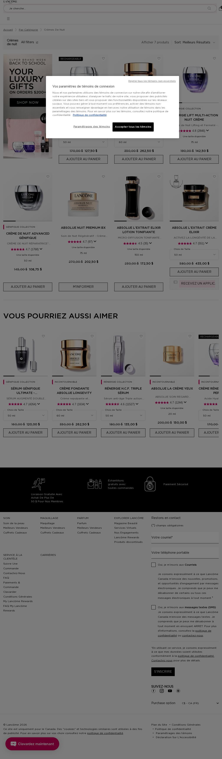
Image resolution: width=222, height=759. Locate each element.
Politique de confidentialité (90, 115)
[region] (112, 107)
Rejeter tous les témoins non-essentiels (152, 81)
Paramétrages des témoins (91, 126)
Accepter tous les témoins (133, 127)
